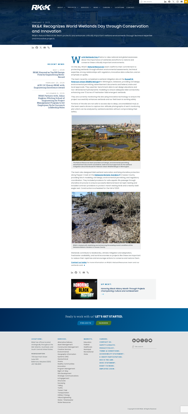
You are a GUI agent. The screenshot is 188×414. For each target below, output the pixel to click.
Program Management (66, 369)
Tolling (60, 385)
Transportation (63, 393)
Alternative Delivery (65, 342)
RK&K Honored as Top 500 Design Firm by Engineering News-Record (49, 74)
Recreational (88, 352)
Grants (60, 361)
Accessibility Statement (111, 354)
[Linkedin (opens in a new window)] (165, 1)
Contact (130, 7)
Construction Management (68, 347)
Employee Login (107, 369)
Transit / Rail (62, 390)
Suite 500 (35, 359)
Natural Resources (96, 67)
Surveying (61, 383)
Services (85, 7)
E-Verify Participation (111, 357)
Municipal (87, 349)
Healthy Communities (66, 364)
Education (87, 342)
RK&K (41, 7)
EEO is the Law (106, 360)
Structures (62, 381)
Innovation (62, 366)
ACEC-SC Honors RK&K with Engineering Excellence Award (49, 86)
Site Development (64, 373)
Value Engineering (64, 397)
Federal (86, 345)
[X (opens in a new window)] (173, 1)
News (96, 7)
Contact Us (186, 1)
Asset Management (65, 345)
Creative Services (64, 349)
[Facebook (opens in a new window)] (169, 1)
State (86, 354)
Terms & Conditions (109, 351)
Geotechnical (63, 359)
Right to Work (107, 366)
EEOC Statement (107, 363)
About (60, 7)
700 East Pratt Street (39, 357)
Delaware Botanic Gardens (107, 175)
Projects (72, 7)
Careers (106, 7)
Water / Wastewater (65, 400)
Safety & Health (107, 345)
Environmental (63, 352)
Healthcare (88, 347)
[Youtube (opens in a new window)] (182, 1)
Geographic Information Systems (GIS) (67, 355)
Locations (119, 7)
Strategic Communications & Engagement (68, 377)
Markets (88, 339)
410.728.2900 (36, 364)
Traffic (60, 388)
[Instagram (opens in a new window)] (177, 1)
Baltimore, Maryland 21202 (41, 362)
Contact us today (79, 262)
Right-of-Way (63, 371)
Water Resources (64, 402)
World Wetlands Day (89, 57)
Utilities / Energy (64, 395)
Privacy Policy (107, 348)
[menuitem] (186, 1)
